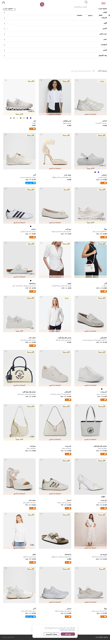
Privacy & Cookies (6, 637)
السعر (105, 50)
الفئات (105, 12)
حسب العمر (103, 34)
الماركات (104, 18)
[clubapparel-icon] (42, 4)
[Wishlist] (77, 80)
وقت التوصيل (103, 55)
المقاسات (104, 44)
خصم (105, 39)
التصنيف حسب (8, 8)
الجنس (57, 28)
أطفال (100, 15)
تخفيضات (79, 15)
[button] (3, 3)
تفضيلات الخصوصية (51, 634)
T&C (13, 637)
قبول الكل (68, 634)
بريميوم (90, 15)
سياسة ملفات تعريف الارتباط (67, 630)
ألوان (57, 23)
